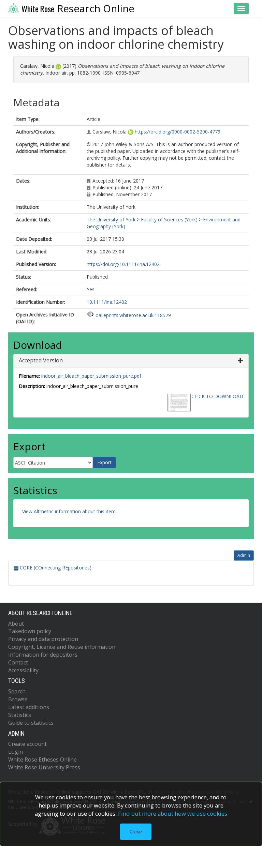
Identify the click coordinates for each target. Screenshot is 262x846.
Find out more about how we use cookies (172, 813)
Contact (18, 662)
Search (17, 691)
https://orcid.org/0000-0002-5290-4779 (177, 131)
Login (15, 751)
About (16, 623)
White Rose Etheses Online (42, 759)
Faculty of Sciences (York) (169, 219)
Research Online (77, 8)
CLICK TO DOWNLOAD (217, 396)
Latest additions (28, 707)
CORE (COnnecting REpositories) (54, 567)
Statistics (19, 715)
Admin (243, 555)
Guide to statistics (31, 722)
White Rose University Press (44, 767)
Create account (27, 744)
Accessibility (23, 670)
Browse (18, 699)
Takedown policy (29, 631)
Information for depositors (42, 654)
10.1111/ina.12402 (107, 302)
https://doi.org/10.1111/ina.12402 (123, 264)
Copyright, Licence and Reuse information (61, 647)
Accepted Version (41, 360)
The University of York (111, 219)
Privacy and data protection (43, 639)
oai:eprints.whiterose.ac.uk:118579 (133, 315)
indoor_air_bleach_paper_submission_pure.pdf (91, 376)
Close (136, 831)
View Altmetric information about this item (69, 511)
